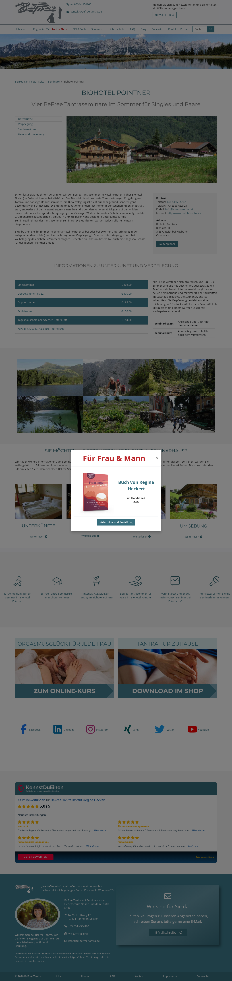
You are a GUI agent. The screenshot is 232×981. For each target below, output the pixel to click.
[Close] (157, 458)
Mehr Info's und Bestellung (116, 522)
